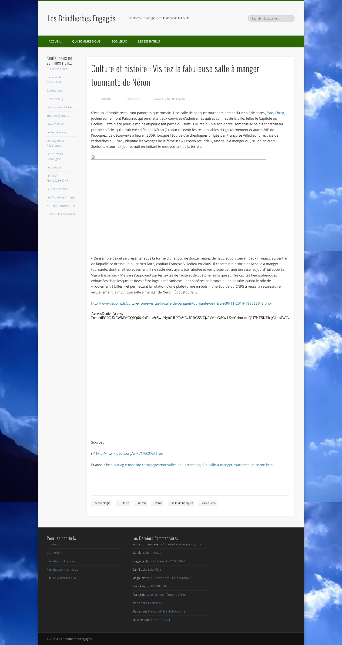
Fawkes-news (55, 124)
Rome (158, 503)
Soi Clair (155, 569)
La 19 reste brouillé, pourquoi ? (180, 544)
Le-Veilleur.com (57, 189)
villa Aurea (209, 503)
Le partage (54, 167)
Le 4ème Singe (56, 132)
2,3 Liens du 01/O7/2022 (168, 561)
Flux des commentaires (62, 569)
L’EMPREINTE (158, 586)
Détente (169, 99)
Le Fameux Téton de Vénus (168, 594)
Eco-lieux (119, 41)
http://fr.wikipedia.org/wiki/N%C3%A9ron (129, 453)
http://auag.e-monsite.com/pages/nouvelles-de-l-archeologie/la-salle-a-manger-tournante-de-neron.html (190, 464)
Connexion (54, 552)
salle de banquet (182, 503)
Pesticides (155, 603)
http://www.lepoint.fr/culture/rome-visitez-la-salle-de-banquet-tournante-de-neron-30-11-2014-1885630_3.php (181, 303)
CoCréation (54, 90)
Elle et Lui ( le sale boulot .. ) (166, 611)
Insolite (180, 99)
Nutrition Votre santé (61, 206)
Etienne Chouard (58, 115)
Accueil (55, 41)
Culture (158, 99)
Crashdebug (55, 99)
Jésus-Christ (274, 112)
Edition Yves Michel (59, 107)
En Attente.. (153, 552)
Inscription (54, 544)
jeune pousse (141, 544)
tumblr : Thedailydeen (61, 214)
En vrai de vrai (160, 620)
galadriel (106, 99)
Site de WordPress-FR (61, 578)
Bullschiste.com (57, 69)
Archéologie (103, 503)
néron (142, 503)
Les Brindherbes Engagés (81, 18)
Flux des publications (61, 561)
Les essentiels (149, 41)
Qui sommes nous (86, 41)
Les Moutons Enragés (61, 197)
